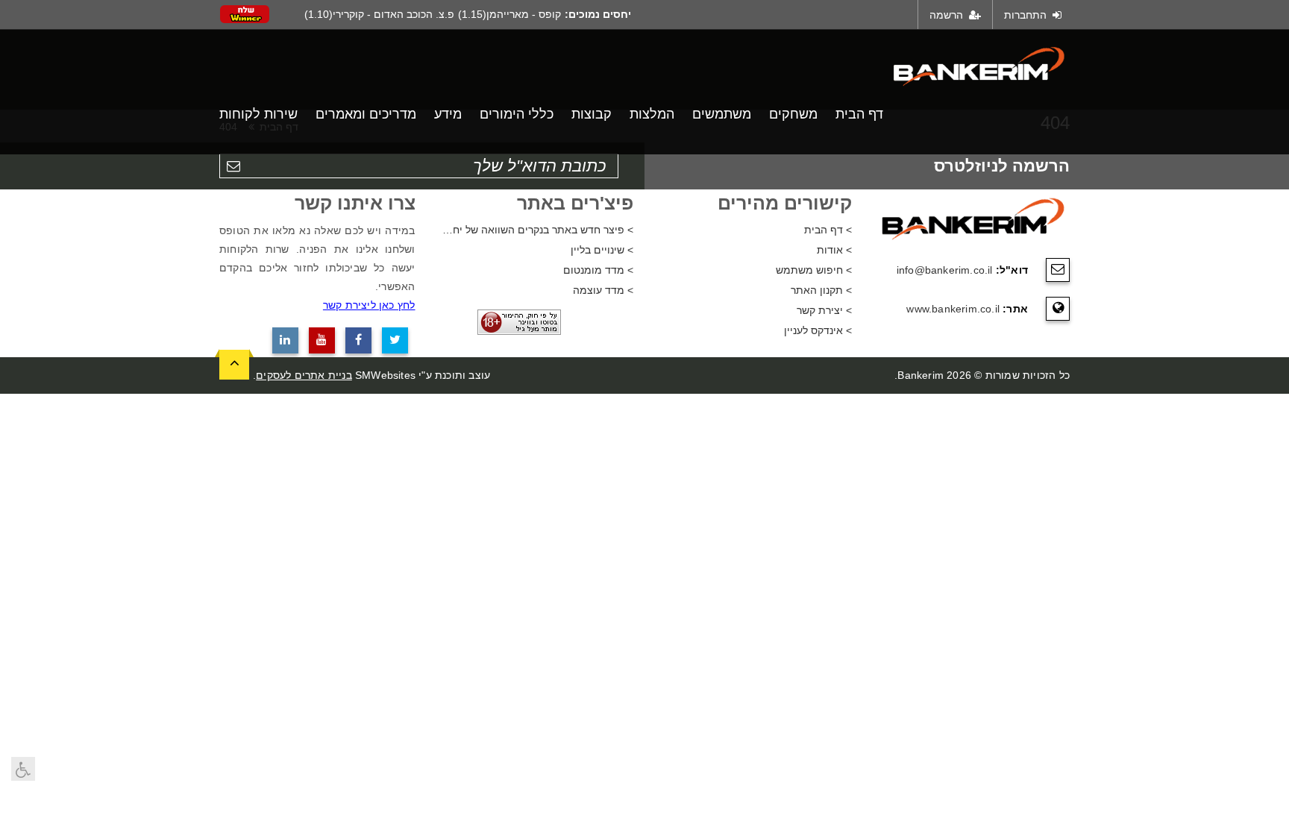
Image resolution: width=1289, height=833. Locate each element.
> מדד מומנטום (598, 270)
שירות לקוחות (258, 114)
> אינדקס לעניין (818, 330)
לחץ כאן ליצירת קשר (369, 305)
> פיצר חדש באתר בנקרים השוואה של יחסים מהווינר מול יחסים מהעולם (536, 230)
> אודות (834, 250)
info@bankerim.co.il (945, 270)
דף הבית (859, 114)
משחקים (793, 114)
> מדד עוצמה (603, 290)
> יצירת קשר (824, 310)
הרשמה (947, 15)
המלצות (652, 114)
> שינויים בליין (602, 250)
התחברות (1027, 15)
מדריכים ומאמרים (366, 114)
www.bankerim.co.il (953, 309)
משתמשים (721, 114)
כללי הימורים (516, 114)
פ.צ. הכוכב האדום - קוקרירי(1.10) (379, 14)
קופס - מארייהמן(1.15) (509, 14)
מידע (448, 114)
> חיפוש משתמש (814, 270)
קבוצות (591, 114)
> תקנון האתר (821, 290)
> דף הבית (828, 230)
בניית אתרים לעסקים (304, 375)
